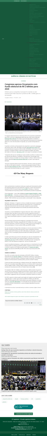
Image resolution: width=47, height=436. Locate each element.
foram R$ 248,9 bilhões (15, 281)
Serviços (31, 26)
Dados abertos (32, 72)
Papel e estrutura (33, 32)
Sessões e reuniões (33, 48)
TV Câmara (32, 62)
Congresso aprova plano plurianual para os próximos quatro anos (18, 391)
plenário (4, 402)
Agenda (31, 25)
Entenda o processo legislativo (36, 54)
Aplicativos (28, 434)
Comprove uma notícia (34, 66)
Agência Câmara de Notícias (35, 59)
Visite (30, 35)
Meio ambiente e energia (35, 14)
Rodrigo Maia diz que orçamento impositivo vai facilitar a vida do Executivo (21, 350)
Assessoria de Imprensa (34, 64)
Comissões (31, 47)
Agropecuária (32, 4)
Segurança (31, 20)
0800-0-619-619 (24, 426)
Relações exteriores (33, 17)
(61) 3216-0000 (27, 427)
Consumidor (32, 9)
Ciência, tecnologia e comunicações (37, 7)
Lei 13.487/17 (25, 189)
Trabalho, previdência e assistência (37, 22)
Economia (31, 12)
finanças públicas (24, 399)
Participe (31, 56)
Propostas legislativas (34, 44)
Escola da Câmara (33, 31)
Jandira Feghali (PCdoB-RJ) (31, 193)
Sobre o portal (14, 434)
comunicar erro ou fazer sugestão (24, 413)
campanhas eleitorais (7, 399)
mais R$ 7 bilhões (18, 256)
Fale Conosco (24, 1)
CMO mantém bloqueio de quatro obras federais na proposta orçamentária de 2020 (21, 296)
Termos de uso (22, 434)
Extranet (34, 434)
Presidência (32, 28)
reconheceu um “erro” (10, 239)
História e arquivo (33, 34)
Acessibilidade (16, 1)
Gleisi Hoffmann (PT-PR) (15, 166)
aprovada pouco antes (32, 147)
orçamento (38, 399)
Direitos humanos (33, 10)
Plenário (31, 45)
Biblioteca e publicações (34, 29)
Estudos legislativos (33, 50)
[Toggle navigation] (14, 38)
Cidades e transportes (34, 6)
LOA (32, 399)
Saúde (30, 19)
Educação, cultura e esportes (36, 13)
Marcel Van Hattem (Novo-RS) (20, 159)
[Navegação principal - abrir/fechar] (3, 38)
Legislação (31, 53)
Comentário (9, 101)
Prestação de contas (34, 70)
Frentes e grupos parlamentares (36, 41)
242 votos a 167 (20, 152)
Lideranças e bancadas (34, 39)
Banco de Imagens (33, 63)
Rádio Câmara (32, 60)
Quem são (31, 38)
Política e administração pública (36, 16)
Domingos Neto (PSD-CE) (10, 138)
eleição (16, 399)
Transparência (32, 69)
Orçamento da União (34, 51)
